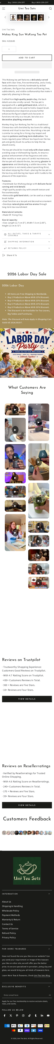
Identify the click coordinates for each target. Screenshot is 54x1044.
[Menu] (3, 8)
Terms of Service (10, 928)
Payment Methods (11, 915)
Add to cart (27, 58)
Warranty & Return (11, 919)
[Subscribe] (50, 995)
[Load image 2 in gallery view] (20, 17)
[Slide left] (5, 18)
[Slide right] (49, 18)
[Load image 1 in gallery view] (13, 17)
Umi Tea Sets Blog (42, 975)
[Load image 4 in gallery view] (34, 17)
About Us (6, 901)
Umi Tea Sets (22, 1038)
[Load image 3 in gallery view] (27, 17)
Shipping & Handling (12, 906)
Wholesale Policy (10, 910)
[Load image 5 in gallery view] (41, 17)
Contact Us (7, 924)
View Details (27, 699)
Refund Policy (9, 933)
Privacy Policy (9, 937)
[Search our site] (50, 8)
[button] (27, 65)
